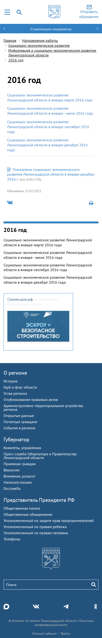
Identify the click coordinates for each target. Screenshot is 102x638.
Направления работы (40, 40)
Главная (10, 40)
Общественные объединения (28, 514)
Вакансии (11, 470)
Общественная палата (22, 508)
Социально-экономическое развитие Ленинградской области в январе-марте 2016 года (49, 97)
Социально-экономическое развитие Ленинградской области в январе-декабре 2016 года (47, 145)
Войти (65, 633)
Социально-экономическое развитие (39, 45)
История (11, 381)
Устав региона (15, 393)
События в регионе (19, 427)
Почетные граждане (20, 421)
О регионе (15, 372)
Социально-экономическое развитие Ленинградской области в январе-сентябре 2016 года (48, 126)
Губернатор (16, 439)
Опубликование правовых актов (31, 399)
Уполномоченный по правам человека (36, 532)
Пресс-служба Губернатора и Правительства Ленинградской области (40, 455)
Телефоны (12, 539)
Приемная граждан (20, 463)
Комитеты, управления (22, 447)
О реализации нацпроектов (50, 29)
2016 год (15, 60)
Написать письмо (18, 482)
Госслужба (12, 488)
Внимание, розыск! (19, 476)
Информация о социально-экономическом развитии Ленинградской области (52, 53)
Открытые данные (19, 415)
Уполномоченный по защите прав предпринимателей (49, 520)
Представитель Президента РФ (39, 500)
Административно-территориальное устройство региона (43, 407)
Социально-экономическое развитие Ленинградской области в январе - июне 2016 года (50, 111)
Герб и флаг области (20, 387)
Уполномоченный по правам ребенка (35, 526)
